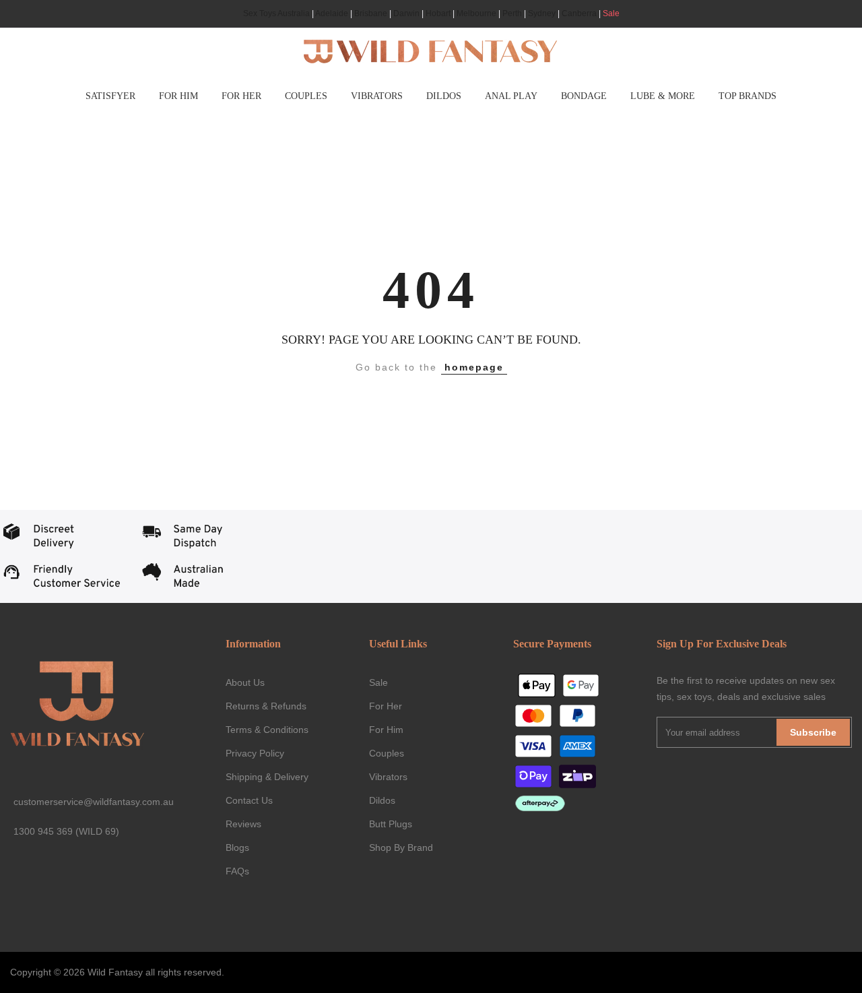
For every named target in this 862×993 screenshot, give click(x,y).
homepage (474, 367)
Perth (512, 13)
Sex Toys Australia (276, 13)
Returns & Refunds (266, 706)
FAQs (237, 871)
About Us (245, 682)
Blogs (237, 847)
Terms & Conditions (267, 729)
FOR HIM (178, 96)
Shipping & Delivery (267, 776)
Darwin (406, 13)
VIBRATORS (377, 96)
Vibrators (388, 776)
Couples (386, 753)
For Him (386, 729)
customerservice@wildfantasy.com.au (93, 801)
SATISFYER (110, 96)
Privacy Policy (255, 753)
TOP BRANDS (747, 96)
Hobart (438, 13)
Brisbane (370, 13)
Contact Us (249, 800)
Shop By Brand (401, 847)
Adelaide (331, 13)
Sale (611, 13)
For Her (385, 706)
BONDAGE (584, 96)
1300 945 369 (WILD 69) (66, 831)
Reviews (243, 824)
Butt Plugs (390, 824)
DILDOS (443, 96)
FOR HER (241, 96)
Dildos (382, 800)
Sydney (542, 13)
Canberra (579, 13)
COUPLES (306, 96)
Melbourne (476, 13)
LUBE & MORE (662, 96)
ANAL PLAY (511, 96)
